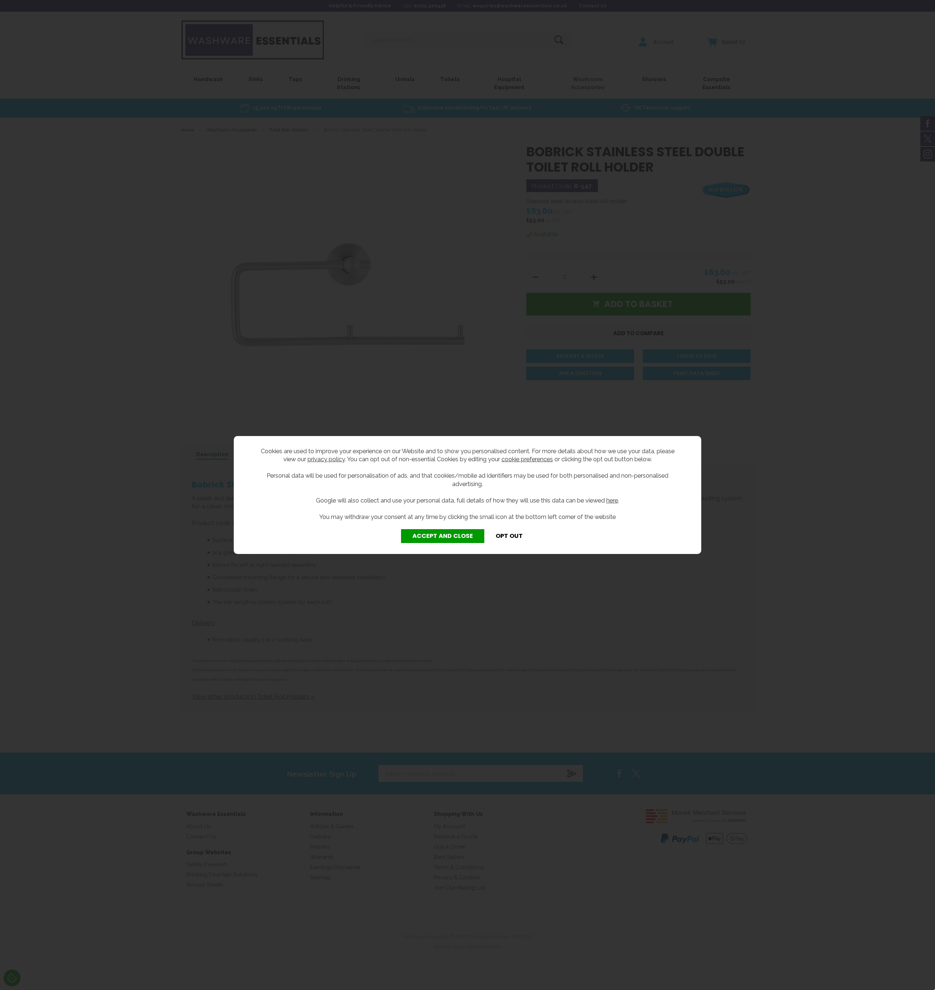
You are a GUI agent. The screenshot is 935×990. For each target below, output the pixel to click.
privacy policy (326, 459)
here (612, 500)
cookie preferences (527, 459)
